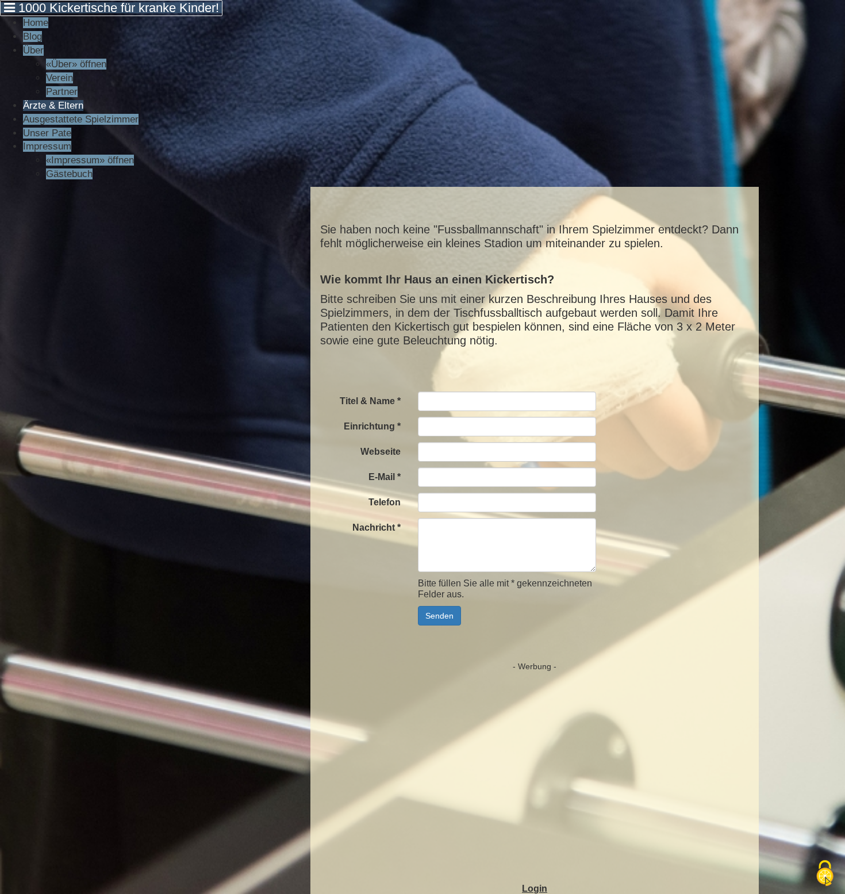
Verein (59, 77)
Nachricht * (376, 527)
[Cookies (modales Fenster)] (825, 874)
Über (33, 50)
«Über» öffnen (76, 64)
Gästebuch (69, 173)
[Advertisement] (534, 757)
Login (534, 888)
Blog (32, 36)
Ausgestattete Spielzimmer (81, 119)
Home (35, 22)
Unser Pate (47, 133)
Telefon (384, 502)
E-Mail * (384, 477)
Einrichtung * (372, 426)
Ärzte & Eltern (53, 105)
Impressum (47, 146)
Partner (62, 91)
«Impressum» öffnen (90, 160)
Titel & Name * (370, 401)
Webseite (380, 451)
